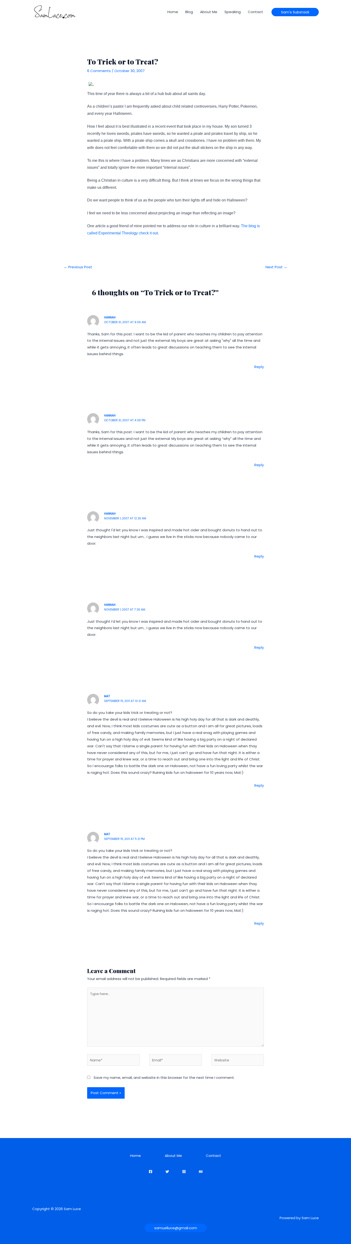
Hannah (110, 317)
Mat (107, 696)
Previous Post (78, 266)
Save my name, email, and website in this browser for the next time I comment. (164, 1077)
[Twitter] (167, 1171)
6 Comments (99, 70)
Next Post (276, 266)
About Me (208, 11)
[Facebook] (150, 1171)
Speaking (232, 11)
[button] (295, 12)
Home (172, 11)
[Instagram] (184, 1171)
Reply (259, 366)
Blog (189, 11)
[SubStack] (200, 1171)
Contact (255, 11)
